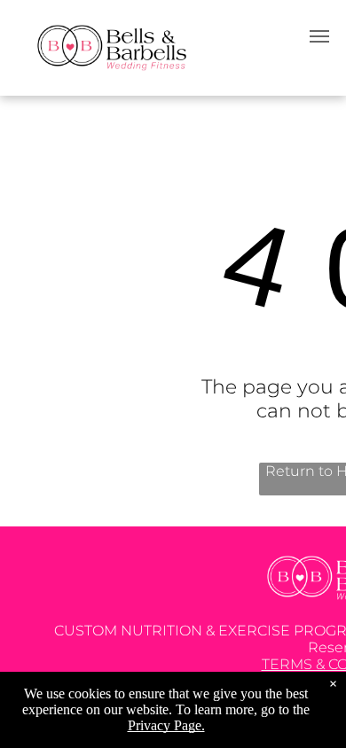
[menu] (319, 36)
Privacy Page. (166, 725)
